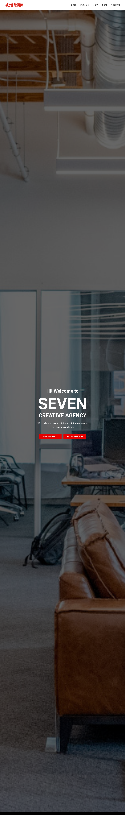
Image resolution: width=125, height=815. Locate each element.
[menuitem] (74, 5)
